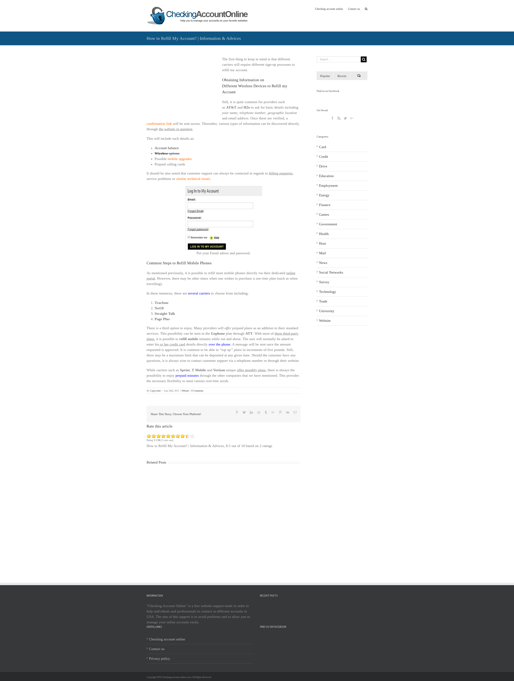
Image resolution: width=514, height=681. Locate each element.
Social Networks (331, 272)
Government (328, 224)
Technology (327, 292)
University (326, 311)
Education (326, 176)
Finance (324, 205)
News (323, 263)
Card (322, 147)
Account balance (167, 148)
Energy (324, 195)
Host (322, 243)
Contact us (156, 649)
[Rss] (339, 118)
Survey (324, 282)
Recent (342, 76)
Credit (323, 157)
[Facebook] (332, 118)
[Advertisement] (180, 84)
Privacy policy (159, 658)
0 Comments (197, 390)
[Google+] (351, 118)
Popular (325, 76)
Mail (322, 253)
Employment (328, 186)
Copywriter (155, 390)
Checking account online (167, 639)
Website (185, 390)
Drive (323, 166)
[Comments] (358, 76)
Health (324, 234)
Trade (323, 301)
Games (324, 214)
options (167, 153)
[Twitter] (345, 118)
